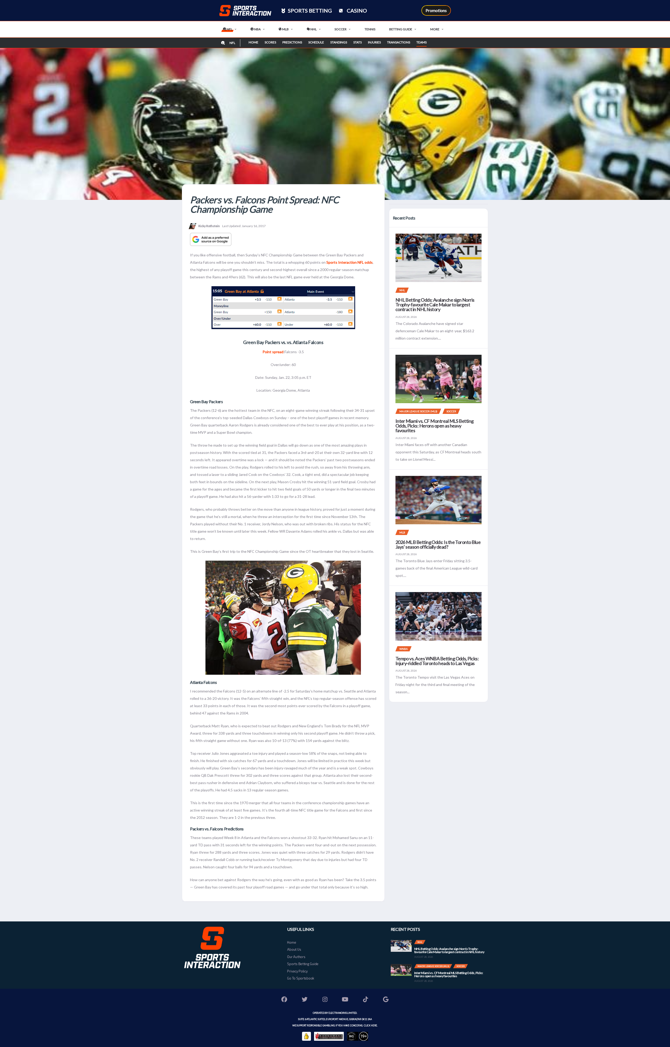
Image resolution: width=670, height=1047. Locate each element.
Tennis (370, 29)
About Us (294, 949)
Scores (270, 42)
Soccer (340, 29)
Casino (356, 10)
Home (253, 42)
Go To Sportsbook (300, 978)
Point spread (273, 352)
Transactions (398, 42)
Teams (421, 42)
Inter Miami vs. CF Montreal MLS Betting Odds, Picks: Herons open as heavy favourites (434, 425)
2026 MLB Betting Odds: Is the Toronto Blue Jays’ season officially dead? (438, 544)
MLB (285, 29)
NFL (229, 29)
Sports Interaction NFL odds (349, 262)
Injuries (374, 42)
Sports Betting (309, 10)
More (434, 29)
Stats (357, 42)
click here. (370, 1025)
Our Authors (296, 957)
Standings (338, 42)
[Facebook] (284, 1000)
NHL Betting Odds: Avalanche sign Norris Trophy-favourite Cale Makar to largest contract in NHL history (434, 304)
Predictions (292, 42)
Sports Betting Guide (303, 964)
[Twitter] (304, 1000)
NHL (313, 29)
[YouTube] (345, 1000)
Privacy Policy (297, 971)
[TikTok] (365, 1000)
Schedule (316, 42)
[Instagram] (325, 1000)
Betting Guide (400, 29)
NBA (257, 29)
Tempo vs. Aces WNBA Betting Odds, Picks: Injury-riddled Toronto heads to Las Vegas (437, 661)
